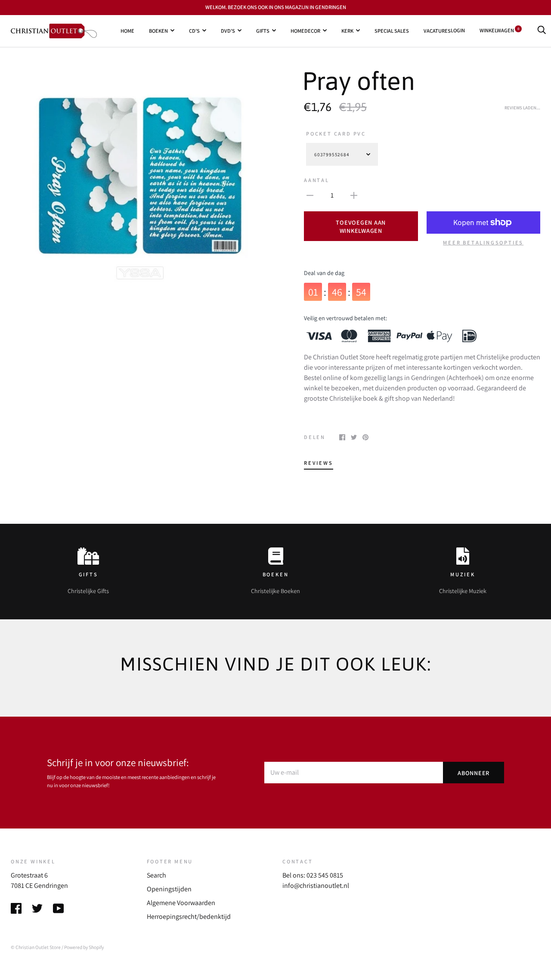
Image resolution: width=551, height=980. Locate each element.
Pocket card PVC (336, 133)
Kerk (347, 30)
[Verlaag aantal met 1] (310, 195)
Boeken (158, 30)
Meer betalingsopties (483, 242)
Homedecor (305, 30)
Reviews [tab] (318, 463)
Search (156, 875)
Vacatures (437, 30)
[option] (140, 176)
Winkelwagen (499, 30)
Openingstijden (169, 888)
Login (458, 30)
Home (127, 30)
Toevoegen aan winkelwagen (361, 226)
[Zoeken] (541, 30)
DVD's (228, 30)
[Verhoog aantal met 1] (354, 195)
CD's (194, 30)
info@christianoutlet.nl (315, 885)
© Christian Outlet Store (36, 947)
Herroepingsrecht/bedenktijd (189, 916)
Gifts (262, 30)
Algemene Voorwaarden (181, 902)
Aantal (316, 180)
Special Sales (392, 30)
